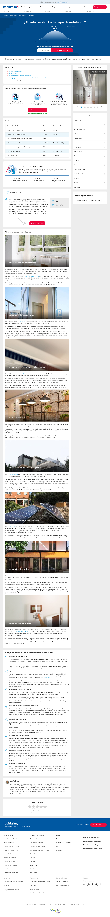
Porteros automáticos (80, 169)
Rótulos (76, 182)
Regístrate (6, 885)
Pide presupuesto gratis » (98, 72)
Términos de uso (31, 904)
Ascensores (77, 147)
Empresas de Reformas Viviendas (39, 850)
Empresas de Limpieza (36, 842)
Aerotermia (47, 11)
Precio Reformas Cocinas (10, 861)
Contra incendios (79, 174)
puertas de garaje (13, 474)
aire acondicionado (23, 374)
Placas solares (78, 138)
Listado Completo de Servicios (92, 841)
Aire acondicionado (80, 129)
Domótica (77, 187)
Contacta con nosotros (89, 881)
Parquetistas (33, 854)
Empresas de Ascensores (37, 839)
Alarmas (76, 178)
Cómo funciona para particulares (13, 881)
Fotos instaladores (95, 200)
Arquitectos (33, 872)
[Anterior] (77, 107)
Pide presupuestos (99, 7)
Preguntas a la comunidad (64, 842)
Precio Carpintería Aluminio (11, 865)
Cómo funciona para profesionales (40, 881)
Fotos (58, 846)
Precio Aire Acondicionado (11, 854)
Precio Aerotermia (8, 842)
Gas (75, 142)
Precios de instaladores (15, 71)
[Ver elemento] (81, 107)
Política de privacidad (45, 904)
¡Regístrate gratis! (62, 2)
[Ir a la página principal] (11, 7)
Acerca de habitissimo (62, 881)
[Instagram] (84, 885)
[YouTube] (96, 885)
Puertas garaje (78, 151)
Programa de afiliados (62, 885)
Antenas (76, 160)
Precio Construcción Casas (11, 850)
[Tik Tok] (100, 885)
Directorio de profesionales (29, 7)
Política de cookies (60, 904)
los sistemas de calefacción (31, 276)
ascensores (23, 321)
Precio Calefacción (8, 869)
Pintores (32, 861)
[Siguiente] (101, 107)
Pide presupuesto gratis (62, 50)
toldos (9, 576)
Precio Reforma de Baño (10, 839)
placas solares (12, 526)
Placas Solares (68, 11)
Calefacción (6, 11)
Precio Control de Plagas (10, 872)
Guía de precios (44, 7)
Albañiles (32, 869)
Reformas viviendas (90, 11)
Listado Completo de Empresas (92, 845)
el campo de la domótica (23, 631)
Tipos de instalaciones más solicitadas (20, 75)
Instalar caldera (27, 11)
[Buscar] (70, 7)
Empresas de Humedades (37, 846)
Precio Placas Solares (9, 857)
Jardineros (33, 857)
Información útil (13, 73)
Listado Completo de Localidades (92, 848)
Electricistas (77, 120)
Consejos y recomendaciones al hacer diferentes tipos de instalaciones (29, 78)
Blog (53, 7)
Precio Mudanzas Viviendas (11, 846)
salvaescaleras (48, 677)
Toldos (76, 134)
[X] (92, 885)
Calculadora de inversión (37, 893)
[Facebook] (88, 885)
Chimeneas (77, 156)
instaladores (19, 436)
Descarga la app (35, 889)
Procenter (59, 850)
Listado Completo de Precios (91, 837)
